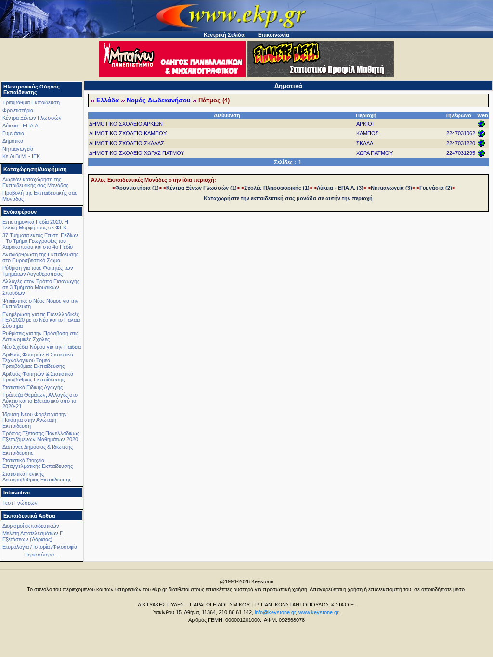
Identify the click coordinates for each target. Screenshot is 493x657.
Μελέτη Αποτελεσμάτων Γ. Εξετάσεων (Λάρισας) (33, 536)
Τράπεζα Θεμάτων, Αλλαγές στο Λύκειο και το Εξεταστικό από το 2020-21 (40, 400)
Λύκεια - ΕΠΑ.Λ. (20, 125)
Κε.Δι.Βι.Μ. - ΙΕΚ (21, 156)
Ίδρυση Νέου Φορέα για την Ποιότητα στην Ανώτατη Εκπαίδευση (34, 420)
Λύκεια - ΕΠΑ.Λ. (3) (340, 187)
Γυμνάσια (13, 133)
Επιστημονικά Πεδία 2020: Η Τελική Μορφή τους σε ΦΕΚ (35, 224)
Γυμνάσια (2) (435, 187)
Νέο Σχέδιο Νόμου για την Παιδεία (41, 347)
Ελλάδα (107, 100)
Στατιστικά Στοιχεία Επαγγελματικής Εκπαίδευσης (37, 463)
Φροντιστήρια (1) (137, 187)
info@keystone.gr (275, 612)
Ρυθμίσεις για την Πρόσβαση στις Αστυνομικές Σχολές (40, 336)
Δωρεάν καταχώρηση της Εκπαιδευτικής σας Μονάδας (35, 182)
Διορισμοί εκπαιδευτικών (30, 526)
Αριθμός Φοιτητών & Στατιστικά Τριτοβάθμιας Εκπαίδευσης (37, 376)
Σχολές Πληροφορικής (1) (277, 187)
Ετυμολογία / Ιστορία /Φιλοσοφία (39, 547)
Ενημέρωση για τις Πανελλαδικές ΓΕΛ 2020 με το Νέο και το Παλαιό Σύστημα (41, 319)
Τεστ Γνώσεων (20, 502)
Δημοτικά (12, 141)
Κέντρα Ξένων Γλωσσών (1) (201, 187)
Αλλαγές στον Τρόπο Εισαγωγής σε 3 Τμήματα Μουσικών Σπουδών (40, 287)
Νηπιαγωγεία (17, 149)
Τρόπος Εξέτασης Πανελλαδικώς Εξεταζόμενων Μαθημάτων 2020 (40, 436)
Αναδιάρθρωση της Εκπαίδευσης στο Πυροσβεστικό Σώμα (40, 257)
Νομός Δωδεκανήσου (159, 100)
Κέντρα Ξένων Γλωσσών (32, 118)
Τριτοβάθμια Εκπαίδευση (31, 102)
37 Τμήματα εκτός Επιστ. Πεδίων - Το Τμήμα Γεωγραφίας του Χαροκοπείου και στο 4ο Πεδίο (40, 241)
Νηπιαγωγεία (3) (391, 187)
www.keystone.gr (318, 612)
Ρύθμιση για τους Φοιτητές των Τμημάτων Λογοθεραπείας (37, 271)
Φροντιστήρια (17, 110)
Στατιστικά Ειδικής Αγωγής (32, 387)
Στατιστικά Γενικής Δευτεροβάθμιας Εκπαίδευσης (36, 476)
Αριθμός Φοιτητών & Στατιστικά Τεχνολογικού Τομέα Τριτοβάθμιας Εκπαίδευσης (37, 360)
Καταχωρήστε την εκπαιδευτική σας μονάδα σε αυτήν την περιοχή (288, 198)
